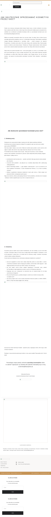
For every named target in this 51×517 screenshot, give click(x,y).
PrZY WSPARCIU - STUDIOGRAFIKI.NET (40, 473)
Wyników (17, 6)
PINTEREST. (13, 146)
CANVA (44, 278)
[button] (9, 4)
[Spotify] (47, 11)
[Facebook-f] (42, 11)
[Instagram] (45, 11)
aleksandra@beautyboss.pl (29, 450)
